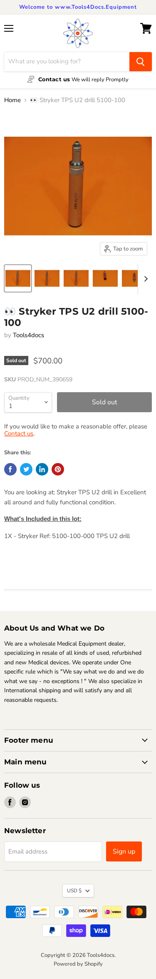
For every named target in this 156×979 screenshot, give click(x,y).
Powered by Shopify (78, 964)
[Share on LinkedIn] (42, 469)
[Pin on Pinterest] (58, 469)
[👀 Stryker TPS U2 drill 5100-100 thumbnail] (18, 278)
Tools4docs (28, 335)
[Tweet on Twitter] (26, 469)
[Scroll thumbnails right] (144, 278)
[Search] (140, 61)
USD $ (74, 890)
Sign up (124, 851)
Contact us (18, 433)
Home (12, 100)
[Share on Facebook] (10, 469)
